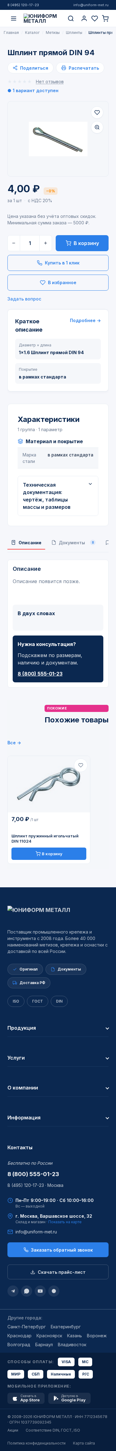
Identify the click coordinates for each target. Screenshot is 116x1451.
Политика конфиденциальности (36, 1443)
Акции (12, 1430)
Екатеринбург (66, 1326)
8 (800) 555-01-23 (40, 674)
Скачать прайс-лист (62, 1272)
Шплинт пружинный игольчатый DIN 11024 (45, 838)
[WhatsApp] (26, 1291)
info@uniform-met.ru (91, 5)
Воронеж (97, 1335)
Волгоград (18, 1344)
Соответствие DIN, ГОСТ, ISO (53, 1430)
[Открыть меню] (13, 18)
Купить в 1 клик (62, 262)
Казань (74, 1335)
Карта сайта (84, 1443)
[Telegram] (13, 1291)
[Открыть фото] (97, 127)
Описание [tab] (30, 542)
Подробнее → (85, 320)
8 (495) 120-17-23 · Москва (35, 1185)
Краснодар (19, 1335)
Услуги (16, 1058)
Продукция (21, 1028)
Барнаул (44, 1344)
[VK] (53, 1291)
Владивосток (72, 1344)
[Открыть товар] (49, 784)
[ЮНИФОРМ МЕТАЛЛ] (42, 18)
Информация (24, 1117)
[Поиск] (71, 18)
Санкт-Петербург (26, 1326)
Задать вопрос (24, 298)
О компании (22, 1088)
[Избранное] (94, 18)
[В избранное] (97, 112)
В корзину (86, 243)
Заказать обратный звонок (62, 1250)
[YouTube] (40, 1291)
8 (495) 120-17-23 (23, 5)
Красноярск (49, 1335)
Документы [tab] (76, 542)
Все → (14, 742)
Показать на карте (65, 1222)
